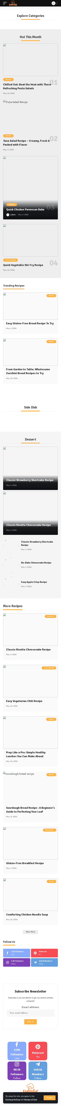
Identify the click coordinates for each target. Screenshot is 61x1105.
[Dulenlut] (13, 3)
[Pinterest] (44, 953)
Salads (8, 79)
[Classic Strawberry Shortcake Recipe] (30, 468)
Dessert (50, 616)
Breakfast (49, 830)
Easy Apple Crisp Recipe (34, 582)
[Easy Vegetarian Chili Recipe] (30, 681)
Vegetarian (10, 260)
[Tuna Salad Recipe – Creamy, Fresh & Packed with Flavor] (30, 116)
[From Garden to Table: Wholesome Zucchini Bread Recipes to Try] (30, 352)
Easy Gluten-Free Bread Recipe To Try (30, 323)
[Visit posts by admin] (7, 214)
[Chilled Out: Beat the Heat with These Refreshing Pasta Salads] (30, 59)
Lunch (51, 719)
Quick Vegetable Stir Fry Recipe (23, 265)
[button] (50, 1097)
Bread (51, 296)
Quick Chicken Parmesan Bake (25, 209)
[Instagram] (16, 962)
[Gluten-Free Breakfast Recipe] (30, 843)
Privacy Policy (12, 1099)
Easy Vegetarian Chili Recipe (24, 701)
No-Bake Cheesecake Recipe (36, 562)
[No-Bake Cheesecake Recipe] (11, 565)
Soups (51, 881)
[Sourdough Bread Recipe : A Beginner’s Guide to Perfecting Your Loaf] (30, 788)
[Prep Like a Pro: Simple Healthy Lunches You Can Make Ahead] (30, 732)
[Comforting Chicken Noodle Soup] (30, 894)
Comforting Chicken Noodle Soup (27, 914)
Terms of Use (30, 1099)
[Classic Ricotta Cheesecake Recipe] (30, 513)
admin (13, 215)
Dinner (12, 204)
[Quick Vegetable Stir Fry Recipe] (30, 240)
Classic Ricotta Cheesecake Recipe (28, 525)
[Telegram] (44, 962)
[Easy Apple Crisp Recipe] (11, 584)
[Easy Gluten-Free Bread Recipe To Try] (30, 306)
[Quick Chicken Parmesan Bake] (30, 188)
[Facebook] (16, 953)
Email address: (30, 1007)
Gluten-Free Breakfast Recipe (25, 863)
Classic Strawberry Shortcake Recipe (29, 480)
